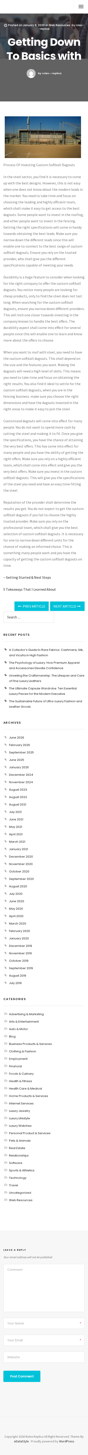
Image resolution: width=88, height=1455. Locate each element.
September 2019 (21, 968)
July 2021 (15, 812)
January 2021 (18, 849)
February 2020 (19, 931)
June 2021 (16, 819)
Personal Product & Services (30, 1133)
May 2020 (16, 909)
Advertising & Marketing (26, 1014)
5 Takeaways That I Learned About (29, 589)
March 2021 (17, 842)
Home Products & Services (28, 1096)
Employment (18, 1059)
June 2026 (16, 737)
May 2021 (15, 827)
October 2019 (18, 961)
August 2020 (18, 886)
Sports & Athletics (22, 1170)
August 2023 (18, 789)
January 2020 (19, 938)
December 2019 (20, 946)
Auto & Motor (18, 1029)
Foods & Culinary (21, 1074)
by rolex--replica (49, 73)
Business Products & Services (30, 1044)
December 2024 (21, 775)
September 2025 (21, 752)
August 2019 (17, 975)
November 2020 (21, 864)
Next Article (65, 606)
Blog (12, 1036)
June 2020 (16, 901)
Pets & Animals (20, 1140)
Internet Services (21, 1103)
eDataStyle (21, 1441)
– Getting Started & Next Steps (27, 577)
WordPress (66, 1441)
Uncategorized (20, 1193)
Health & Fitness (20, 1081)
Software (15, 1163)
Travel (13, 1185)
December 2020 (21, 856)
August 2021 (17, 804)
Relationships (19, 1155)
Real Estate (17, 1148)
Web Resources (59, 25)
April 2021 (16, 834)
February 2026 (19, 745)
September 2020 (21, 879)
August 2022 (18, 797)
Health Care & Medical (25, 1088)
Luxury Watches (20, 1126)
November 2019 (20, 953)
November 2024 (21, 782)
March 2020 (17, 923)
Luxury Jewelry (19, 1111)
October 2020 (19, 871)
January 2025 (19, 767)
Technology (17, 1178)
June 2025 (16, 760)
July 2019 (15, 983)
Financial (15, 1066)
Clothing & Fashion (22, 1051)
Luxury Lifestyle (19, 1118)
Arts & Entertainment (24, 1021)
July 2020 (16, 894)
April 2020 (16, 916)
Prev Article (33, 606)
